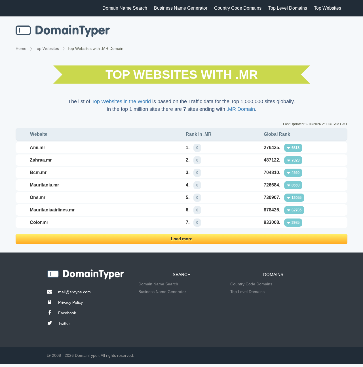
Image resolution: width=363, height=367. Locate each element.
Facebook (67, 313)
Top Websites (327, 8)
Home (21, 48)
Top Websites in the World (121, 101)
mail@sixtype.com (74, 292)
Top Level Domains (287, 8)
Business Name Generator (180, 8)
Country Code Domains (237, 8)
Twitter (64, 323)
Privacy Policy (70, 302)
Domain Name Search (124, 8)
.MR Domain (241, 109)
